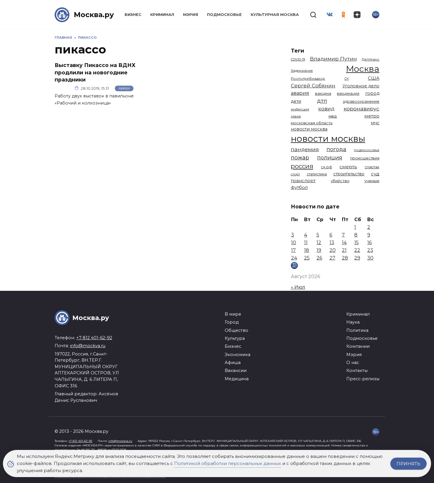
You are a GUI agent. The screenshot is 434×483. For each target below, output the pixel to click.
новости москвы (328, 138)
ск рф (326, 167)
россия (302, 166)
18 (306, 250)
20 (332, 250)
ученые (371, 180)
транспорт (303, 180)
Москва (362, 68)
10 (293, 242)
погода (336, 149)
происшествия (364, 158)
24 (294, 258)
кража (296, 116)
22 (357, 250)
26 (319, 258)
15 (356, 242)
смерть (348, 166)
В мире (233, 314)
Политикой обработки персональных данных (227, 463)
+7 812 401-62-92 (94, 337)
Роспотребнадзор (308, 78)
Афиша (124, 88)
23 (370, 250)
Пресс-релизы (362, 378)
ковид (326, 109)
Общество (236, 330)
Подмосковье (224, 14)
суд (375, 174)
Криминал (162, 14)
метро (371, 116)
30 (370, 258)
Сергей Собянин (313, 85)
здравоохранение (361, 101)
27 (332, 258)
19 (318, 250)
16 (369, 242)
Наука (353, 322)
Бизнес (133, 14)
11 (306, 242)
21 (344, 250)
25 (307, 258)
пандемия (305, 149)
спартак (372, 167)
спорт (295, 174)
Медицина (237, 378)
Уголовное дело (360, 86)
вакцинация (348, 93)
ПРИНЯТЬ (408, 463)
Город (232, 322)
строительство (348, 174)
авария (300, 93)
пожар (300, 157)
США (373, 78)
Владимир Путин (333, 59)
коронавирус (361, 108)
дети (296, 101)
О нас (352, 362)
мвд (333, 116)
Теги (297, 51)
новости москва (309, 129)
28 (345, 258)
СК (347, 79)
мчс (375, 122)
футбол (299, 187)
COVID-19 (298, 59)
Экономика (237, 354)
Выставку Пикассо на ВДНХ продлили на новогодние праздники (95, 72)
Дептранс (370, 59)
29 (357, 258)
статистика (317, 174)
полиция (329, 157)
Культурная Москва (275, 14)
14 (344, 242)
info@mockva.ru (87, 345)
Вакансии (236, 370)
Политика (357, 330)
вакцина (323, 93)
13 (331, 242)
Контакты (357, 370)
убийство (340, 180)
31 (294, 265)
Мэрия (190, 14)
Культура (235, 338)
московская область (311, 122)
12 (318, 242)
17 (293, 250)
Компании (358, 346)
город (372, 93)
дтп (322, 100)
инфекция (300, 109)
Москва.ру (94, 14)
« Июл (298, 287)
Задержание (302, 70)
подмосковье (366, 150)
